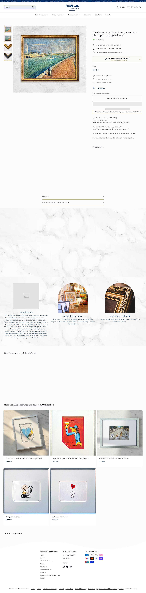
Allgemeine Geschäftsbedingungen (50, 575)
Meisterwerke (73, 15)
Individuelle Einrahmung (47, 561)
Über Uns (97, 15)
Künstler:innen (40, 15)
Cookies (42, 578)
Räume (86, 15)
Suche (41, 555)
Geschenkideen (57, 15)
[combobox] (20, 7)
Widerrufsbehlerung (45, 569)
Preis (94, 66)
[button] (117, 104)
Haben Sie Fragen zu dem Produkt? (55, 202)
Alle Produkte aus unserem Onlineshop (34, 404)
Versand (45, 196)
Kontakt (108, 15)
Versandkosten (106, 93)
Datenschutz (43, 567)
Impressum (43, 572)
